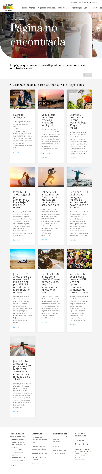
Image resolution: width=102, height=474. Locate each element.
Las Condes (56, 441)
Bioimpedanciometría (39, 464)
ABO (39, 453)
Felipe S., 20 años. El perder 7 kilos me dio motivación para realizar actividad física (51, 206)
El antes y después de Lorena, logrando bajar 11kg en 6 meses (79, 126)
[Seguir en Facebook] (75, 444)
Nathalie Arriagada (22, 126)
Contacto (79, 2)
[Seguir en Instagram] (83, 444)
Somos (87, 7)
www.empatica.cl (80, 459)
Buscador (85, 2)
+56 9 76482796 (59, 450)
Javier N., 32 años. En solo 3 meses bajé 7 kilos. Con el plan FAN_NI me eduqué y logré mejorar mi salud (22, 290)
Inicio (24, 7)
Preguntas (74, 2)
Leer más (16, 152)
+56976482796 (92, 2)
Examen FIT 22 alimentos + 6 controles (18, 452)
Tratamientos (63, 7)
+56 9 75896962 (59, 453)
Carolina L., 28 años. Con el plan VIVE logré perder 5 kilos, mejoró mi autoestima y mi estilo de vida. (51, 290)
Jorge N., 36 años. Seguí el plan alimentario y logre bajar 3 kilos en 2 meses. (22, 206)
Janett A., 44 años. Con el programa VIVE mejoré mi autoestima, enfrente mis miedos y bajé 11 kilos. (22, 376)
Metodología (77, 7)
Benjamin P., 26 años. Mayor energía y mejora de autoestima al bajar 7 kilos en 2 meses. (79, 206)
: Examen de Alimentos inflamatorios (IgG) (40, 439)
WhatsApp (56, 446)
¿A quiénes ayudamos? (46, 7)
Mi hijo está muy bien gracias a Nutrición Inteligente (51, 126)
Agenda (32, 7)
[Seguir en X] (79, 444)
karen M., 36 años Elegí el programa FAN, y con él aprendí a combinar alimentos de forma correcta (79, 290)
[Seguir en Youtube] (87, 444)
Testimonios (97, 7)
